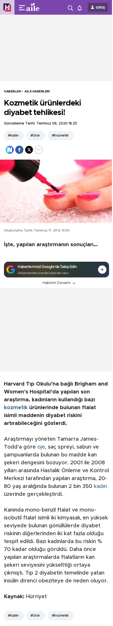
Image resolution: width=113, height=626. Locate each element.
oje (41, 447)
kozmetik (16, 407)
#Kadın (13, 135)
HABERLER (12, 91)
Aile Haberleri (37, 91)
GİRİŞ (100, 7)
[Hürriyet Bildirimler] (81, 7)
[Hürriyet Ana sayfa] (7, 7)
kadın (100, 486)
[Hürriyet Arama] (71, 7)
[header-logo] (34, 7)
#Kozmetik (60, 135)
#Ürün (35, 135)
